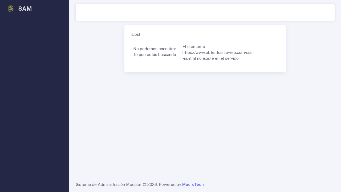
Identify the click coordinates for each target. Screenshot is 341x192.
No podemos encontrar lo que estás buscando (154, 51)
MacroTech (193, 184)
